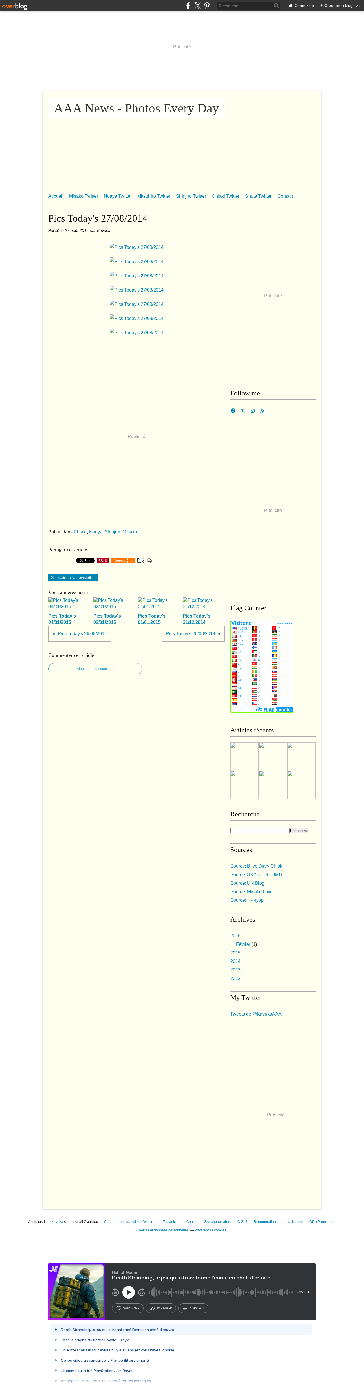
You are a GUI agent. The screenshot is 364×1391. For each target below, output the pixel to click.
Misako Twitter (83, 196)
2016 (235, 935)
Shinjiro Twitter (191, 196)
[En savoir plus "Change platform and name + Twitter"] (244, 756)
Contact (285, 196)
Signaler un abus (217, 1222)
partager (164, 1308)
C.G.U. (242, 1222)
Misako (130, 531)
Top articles (171, 1222)
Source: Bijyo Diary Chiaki (257, 866)
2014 (235, 961)
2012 (235, 978)
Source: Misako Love (251, 891)
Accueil (55, 196)
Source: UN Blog (247, 883)
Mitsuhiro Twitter (153, 196)
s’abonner (131, 1308)
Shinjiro (112, 531)
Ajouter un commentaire (95, 669)
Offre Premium (320, 1222)
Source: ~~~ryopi (247, 900)
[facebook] (188, 5)
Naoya (95, 531)
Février (243, 944)
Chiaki (80, 531)
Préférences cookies (210, 1230)
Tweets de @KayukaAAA (256, 1014)
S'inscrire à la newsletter (73, 577)
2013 (235, 969)
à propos (196, 1308)
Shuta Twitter (258, 196)
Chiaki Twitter (225, 196)
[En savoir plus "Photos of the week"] (273, 756)
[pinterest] (206, 5)
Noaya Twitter (118, 196)
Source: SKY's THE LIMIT (256, 874)
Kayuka (57, 1222)
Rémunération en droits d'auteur (278, 1222)
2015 (235, 952)
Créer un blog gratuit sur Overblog (130, 1222)
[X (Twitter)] (197, 5)
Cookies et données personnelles (162, 1230)
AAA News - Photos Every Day (136, 108)
